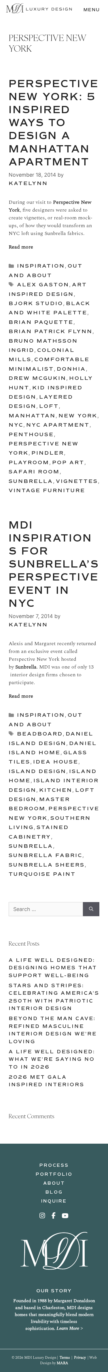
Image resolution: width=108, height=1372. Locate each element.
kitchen (55, 790)
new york (77, 415)
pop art (68, 462)
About (54, 1183)
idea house (55, 762)
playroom (29, 462)
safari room (34, 471)
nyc (16, 425)
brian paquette (41, 322)
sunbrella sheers (47, 865)
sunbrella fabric (45, 855)
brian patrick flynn (50, 331)
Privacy (80, 1357)
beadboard (40, 734)
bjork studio (36, 303)
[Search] (91, 909)
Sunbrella (31, 481)
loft (49, 406)
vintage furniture (47, 490)
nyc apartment (58, 425)
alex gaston (43, 284)
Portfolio (54, 1174)
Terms (65, 1357)
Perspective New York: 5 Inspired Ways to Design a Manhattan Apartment (53, 123)
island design (37, 771)
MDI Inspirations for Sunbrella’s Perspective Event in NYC (54, 564)
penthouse (31, 434)
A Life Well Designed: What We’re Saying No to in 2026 (52, 1059)
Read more (21, 247)
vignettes (77, 481)
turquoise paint (42, 874)
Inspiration (41, 266)
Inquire (54, 1201)
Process (54, 1165)
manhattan (32, 415)
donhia (71, 369)
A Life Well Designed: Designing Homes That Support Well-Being (53, 968)
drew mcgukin (37, 378)
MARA (62, 1363)
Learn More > (69, 1328)
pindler (47, 453)
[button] (42, 1215)
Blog (54, 1192)
